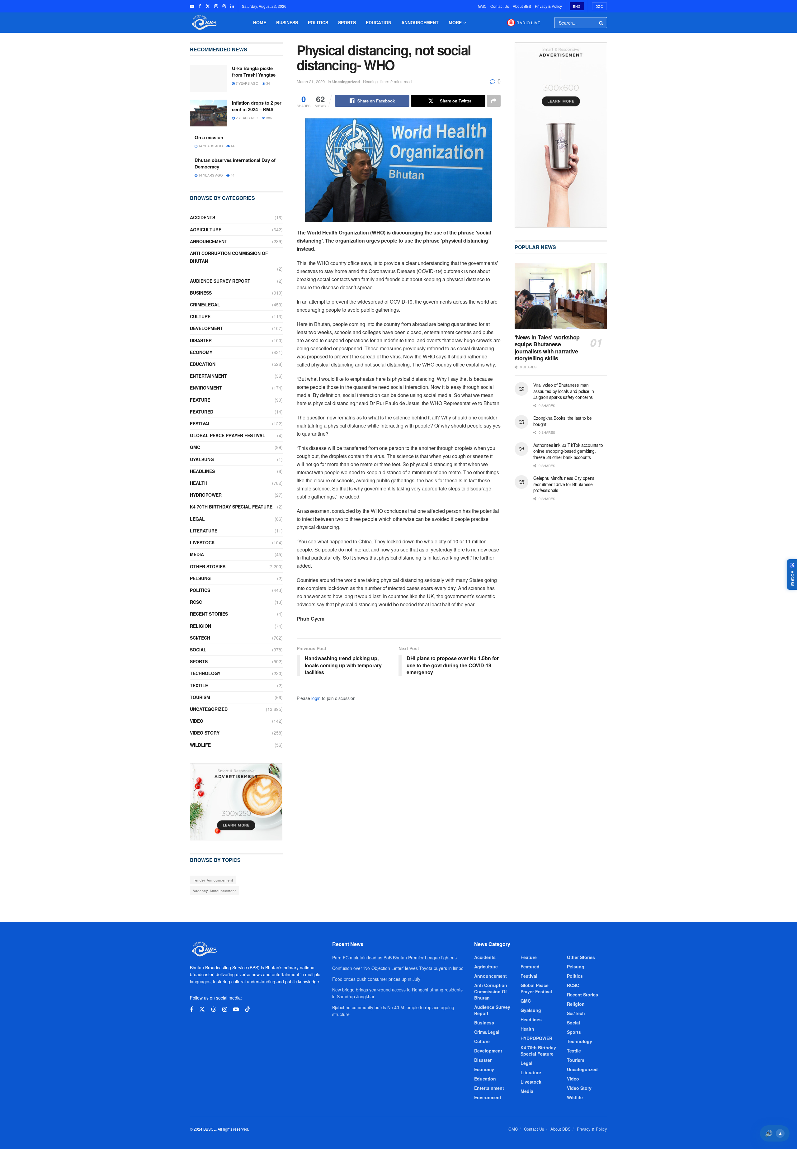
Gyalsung (202, 459)
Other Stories (207, 566)
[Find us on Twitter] (207, 6)
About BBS (522, 6)
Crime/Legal (205, 304)
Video (196, 721)
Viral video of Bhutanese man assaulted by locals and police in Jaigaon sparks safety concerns (563, 391)
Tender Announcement (213, 879)
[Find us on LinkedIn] (232, 6)
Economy (201, 352)
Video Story (204, 733)
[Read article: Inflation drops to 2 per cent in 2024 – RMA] (208, 113)
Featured (201, 412)
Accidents (202, 217)
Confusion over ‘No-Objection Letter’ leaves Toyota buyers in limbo (398, 968)
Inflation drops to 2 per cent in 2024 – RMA (256, 106)
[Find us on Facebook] (200, 6)
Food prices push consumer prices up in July (376, 979)
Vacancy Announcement (214, 890)
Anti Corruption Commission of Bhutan (229, 257)
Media (197, 554)
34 (267, 83)
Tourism (200, 697)
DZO (600, 6)
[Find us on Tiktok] (247, 1009)
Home (259, 22)
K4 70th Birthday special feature (231, 507)
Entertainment (208, 376)
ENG (577, 6)
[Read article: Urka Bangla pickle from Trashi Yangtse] (208, 78)
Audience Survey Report (220, 281)
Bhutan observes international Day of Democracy (235, 163)
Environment (206, 388)
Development (206, 328)
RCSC (196, 602)
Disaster (201, 340)
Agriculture (205, 229)
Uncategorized (346, 81)
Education (378, 22)
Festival (200, 423)
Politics (318, 22)
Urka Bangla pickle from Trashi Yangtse (254, 71)
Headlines (202, 471)
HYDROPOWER (206, 495)
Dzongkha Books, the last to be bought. (562, 421)
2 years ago (246, 117)
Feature (200, 400)
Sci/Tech (200, 638)
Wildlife (200, 745)
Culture (200, 316)
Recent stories (209, 614)
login (316, 698)
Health (198, 483)
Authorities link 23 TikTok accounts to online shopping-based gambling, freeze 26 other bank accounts (568, 451)
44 (232, 145)
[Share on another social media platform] (494, 101)
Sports (347, 22)
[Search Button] (601, 22)
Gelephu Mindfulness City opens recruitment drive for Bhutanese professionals (564, 484)
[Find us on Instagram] (216, 6)
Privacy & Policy (548, 6)
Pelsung (200, 578)
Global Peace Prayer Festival (227, 435)
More (455, 22)
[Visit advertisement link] (236, 801)
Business (287, 22)
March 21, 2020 (311, 81)
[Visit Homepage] (203, 22)
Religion (200, 626)
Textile (199, 685)
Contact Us (499, 6)
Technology (205, 673)
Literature (203, 530)
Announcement (420, 22)
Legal (197, 519)
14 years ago (210, 145)
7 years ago (246, 83)
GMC (482, 6)
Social (198, 649)
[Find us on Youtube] (192, 6)
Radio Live (528, 22)
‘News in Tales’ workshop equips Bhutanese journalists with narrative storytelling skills (547, 347)
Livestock (202, 542)
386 (268, 117)
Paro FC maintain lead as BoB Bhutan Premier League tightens (394, 957)
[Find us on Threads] (224, 6)
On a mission (209, 137)
